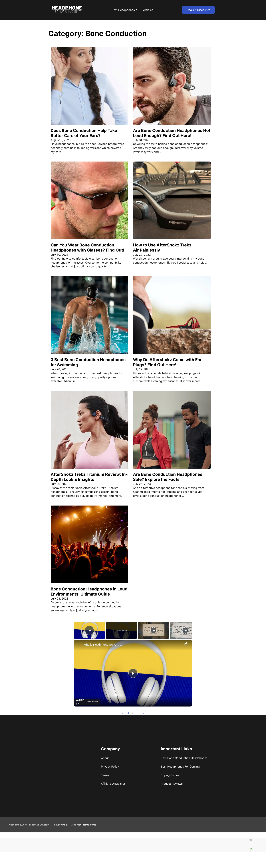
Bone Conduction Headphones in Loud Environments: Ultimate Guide (89, 591)
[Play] (153, 630)
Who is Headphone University (102, 644)
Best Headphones (123, 10)
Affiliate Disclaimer (113, 799)
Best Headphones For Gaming (180, 782)
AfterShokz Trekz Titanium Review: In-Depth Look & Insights (89, 477)
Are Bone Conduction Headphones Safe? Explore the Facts (167, 477)
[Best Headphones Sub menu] (137, 10)
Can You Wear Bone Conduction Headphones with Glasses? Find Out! (87, 247)
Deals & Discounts (198, 10)
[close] (134, 840)
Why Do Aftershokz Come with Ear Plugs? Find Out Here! (167, 362)
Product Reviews (172, 799)
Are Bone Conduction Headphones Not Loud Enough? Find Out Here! (171, 133)
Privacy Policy (110, 782)
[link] (79, 645)
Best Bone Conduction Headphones (184, 773)
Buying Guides (170, 790)
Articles (148, 10)
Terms (105, 790)
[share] (186, 643)
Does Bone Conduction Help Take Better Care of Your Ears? (84, 133)
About (105, 773)
